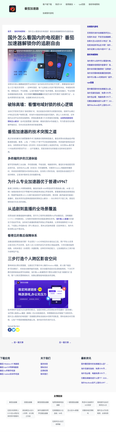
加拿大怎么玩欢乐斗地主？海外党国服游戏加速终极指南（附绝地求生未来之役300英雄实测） (100, 41)
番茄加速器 (31, 8)
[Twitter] (14, 330)
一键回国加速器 (73, 402)
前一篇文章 (17, 342)
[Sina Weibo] (18, 330)
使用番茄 (69, 4)
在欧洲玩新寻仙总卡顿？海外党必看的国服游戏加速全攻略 (100, 45)
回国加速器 (28, 402)
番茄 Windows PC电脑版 (9, 364)
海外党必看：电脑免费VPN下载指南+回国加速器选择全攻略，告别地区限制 (100, 97)
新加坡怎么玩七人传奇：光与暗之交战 (28, 413)
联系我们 (44, 374)
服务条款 (44, 364)
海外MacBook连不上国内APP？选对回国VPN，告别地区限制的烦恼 (100, 105)
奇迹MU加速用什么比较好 (88, 403)
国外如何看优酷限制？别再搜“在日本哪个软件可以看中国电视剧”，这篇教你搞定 (100, 69)
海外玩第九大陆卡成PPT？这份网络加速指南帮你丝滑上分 (100, 49)
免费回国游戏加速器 (58, 403)
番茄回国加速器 (43, 402)
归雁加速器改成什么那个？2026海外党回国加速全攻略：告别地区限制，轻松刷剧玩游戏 (100, 101)
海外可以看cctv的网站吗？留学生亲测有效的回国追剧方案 (100, 77)
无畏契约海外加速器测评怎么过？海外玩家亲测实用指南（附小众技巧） (100, 33)
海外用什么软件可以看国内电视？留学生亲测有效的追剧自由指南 (100, 61)
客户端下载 (47, 4)
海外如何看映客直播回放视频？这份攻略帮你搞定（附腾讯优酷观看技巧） (100, 73)
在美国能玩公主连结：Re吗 (58, 412)
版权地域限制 (94, 4)
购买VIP (58, 4)
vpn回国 (82, 4)
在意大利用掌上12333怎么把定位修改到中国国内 (13, 413)
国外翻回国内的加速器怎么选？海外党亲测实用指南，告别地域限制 (100, 89)
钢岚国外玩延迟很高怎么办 (102, 403)
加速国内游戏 (48, 13)
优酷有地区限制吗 (87, 412)
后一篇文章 (65, 342)
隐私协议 (44, 367)
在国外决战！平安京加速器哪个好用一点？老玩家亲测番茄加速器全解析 (100, 37)
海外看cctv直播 (62, 219)
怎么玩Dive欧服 (73, 410)
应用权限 (44, 371)
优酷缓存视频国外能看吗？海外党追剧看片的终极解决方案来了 (100, 65)
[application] (74, 4)
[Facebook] (10, 330)
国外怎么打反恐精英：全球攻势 (102, 412)
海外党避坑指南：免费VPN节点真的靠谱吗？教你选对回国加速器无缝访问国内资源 (100, 93)
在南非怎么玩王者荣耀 (58, 423)
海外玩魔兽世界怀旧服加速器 (43, 412)
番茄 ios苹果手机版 (7, 371)
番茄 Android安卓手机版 (9, 374)
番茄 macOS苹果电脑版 (9, 367)
